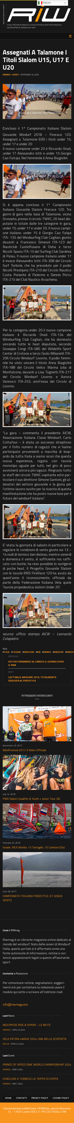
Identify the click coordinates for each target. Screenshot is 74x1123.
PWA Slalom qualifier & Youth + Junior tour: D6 (31, 799)
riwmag (47, 652)
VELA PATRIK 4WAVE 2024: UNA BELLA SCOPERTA (34, 1039)
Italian (46, 2)
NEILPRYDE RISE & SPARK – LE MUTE (26, 1025)
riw (38, 652)
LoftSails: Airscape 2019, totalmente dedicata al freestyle (32, 678)
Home (8, 1098)
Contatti (21, 1098)
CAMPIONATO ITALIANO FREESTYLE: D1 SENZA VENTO (33, 898)
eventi (15, 74)
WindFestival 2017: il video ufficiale (24, 750)
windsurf (59, 652)
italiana (16, 652)
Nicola (6, 1043)
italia (7, 652)
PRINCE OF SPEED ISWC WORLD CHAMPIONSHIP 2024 (37, 1064)
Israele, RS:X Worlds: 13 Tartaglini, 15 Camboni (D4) (34, 847)
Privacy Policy (39, 1098)
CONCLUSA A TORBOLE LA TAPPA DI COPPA (30, 1079)
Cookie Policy (61, 1098)
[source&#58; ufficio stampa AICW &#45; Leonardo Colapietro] (37, 181)
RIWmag (7, 74)
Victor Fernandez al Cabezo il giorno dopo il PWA (36, 663)
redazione (29, 652)
